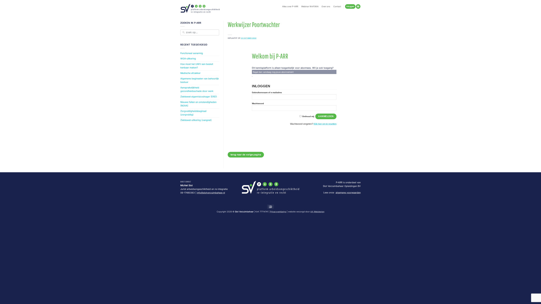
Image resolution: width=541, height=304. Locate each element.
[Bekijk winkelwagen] (358, 6)
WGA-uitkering (188, 58)
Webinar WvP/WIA (310, 6)
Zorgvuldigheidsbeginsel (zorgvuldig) (193, 113)
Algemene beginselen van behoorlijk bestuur (199, 80)
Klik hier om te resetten (325, 124)
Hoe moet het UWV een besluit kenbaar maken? (196, 66)
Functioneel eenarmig (191, 53)
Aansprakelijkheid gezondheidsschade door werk (196, 89)
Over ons (326, 6)
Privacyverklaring (278, 211)
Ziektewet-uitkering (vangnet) (196, 120)
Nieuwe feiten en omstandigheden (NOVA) (198, 104)
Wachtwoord (258, 103)
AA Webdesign (317, 211)
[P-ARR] (200, 8)
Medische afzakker (190, 73)
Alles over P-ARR (290, 6)
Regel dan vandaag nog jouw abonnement (273, 72)
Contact (337, 6)
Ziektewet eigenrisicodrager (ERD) (198, 96)
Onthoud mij (308, 116)
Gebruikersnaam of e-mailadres (267, 92)
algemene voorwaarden (348, 192)
